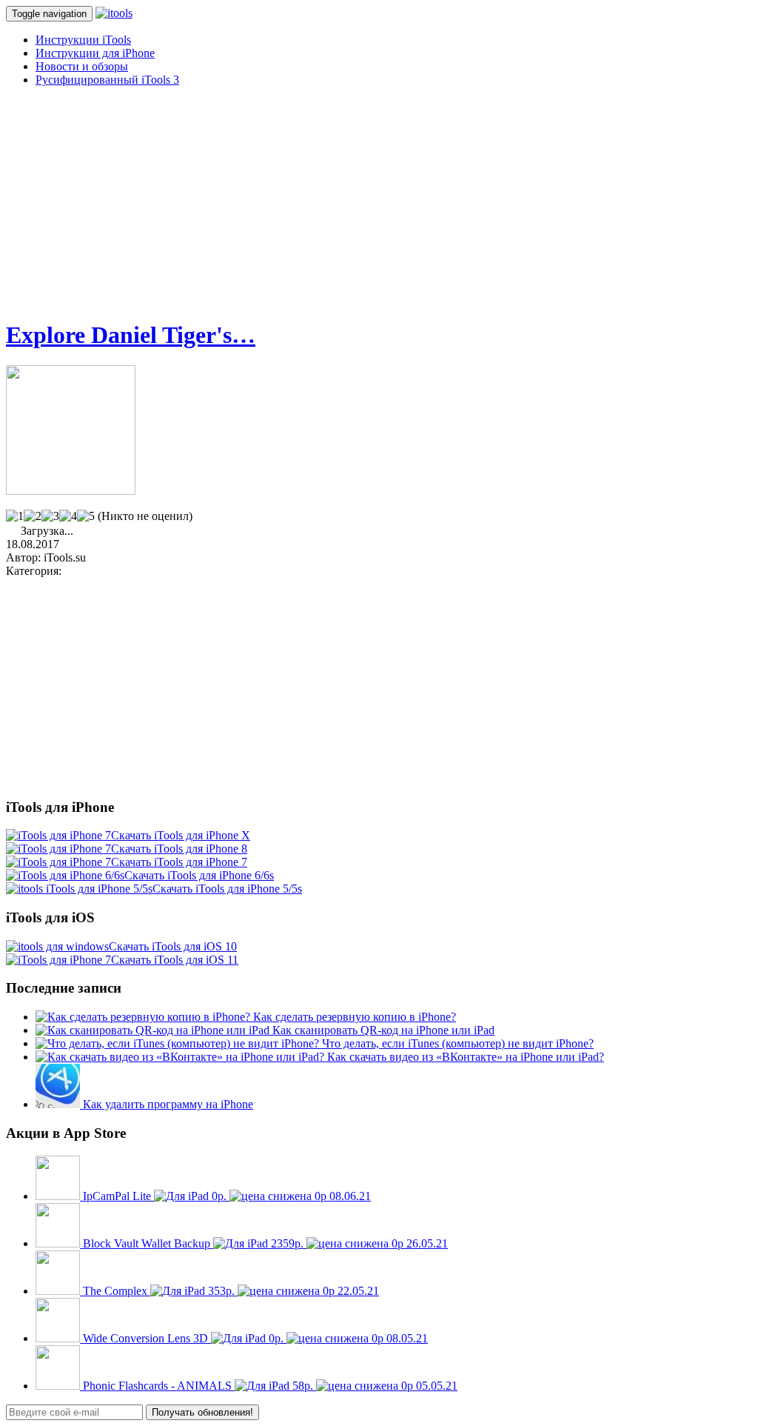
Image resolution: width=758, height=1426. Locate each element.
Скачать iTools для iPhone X (180, 835)
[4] (68, 516)
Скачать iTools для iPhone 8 (179, 848)
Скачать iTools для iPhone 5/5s (227, 888)
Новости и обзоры (82, 66)
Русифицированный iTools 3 (107, 79)
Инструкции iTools (83, 39)
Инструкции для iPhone (95, 53)
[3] (50, 516)
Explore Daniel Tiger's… (130, 334)
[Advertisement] (379, 202)
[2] (32, 516)
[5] (86, 516)
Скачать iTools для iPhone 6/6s (199, 875)
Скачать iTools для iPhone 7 (179, 862)
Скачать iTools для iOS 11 (174, 959)
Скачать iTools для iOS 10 (173, 946)
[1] (15, 516)
